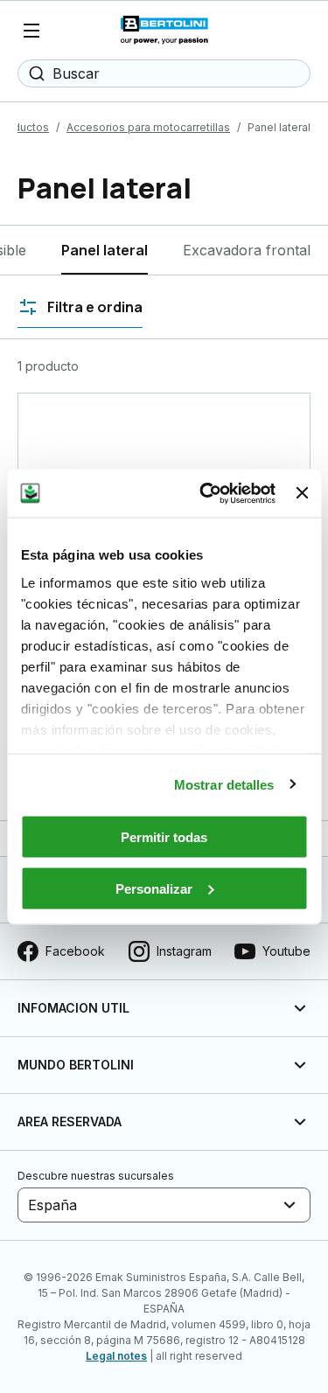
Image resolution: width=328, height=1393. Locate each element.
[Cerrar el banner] (302, 493)
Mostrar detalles (224, 784)
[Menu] (31, 31)
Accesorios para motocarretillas (148, 127)
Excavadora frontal (247, 250)
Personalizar (153, 888)
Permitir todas (164, 837)
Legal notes (116, 1355)
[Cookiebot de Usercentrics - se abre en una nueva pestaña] (206, 493)
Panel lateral (104, 250)
